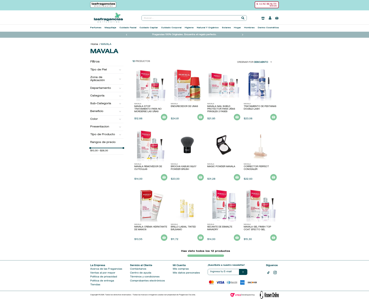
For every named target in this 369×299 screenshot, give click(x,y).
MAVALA (106, 44)
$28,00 (103, 151)
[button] (106, 69)
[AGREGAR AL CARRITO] (164, 117)
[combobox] (194, 18)
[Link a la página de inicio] (94, 44)
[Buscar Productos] (242, 18)
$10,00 (94, 151)
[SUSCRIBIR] (243, 272)
